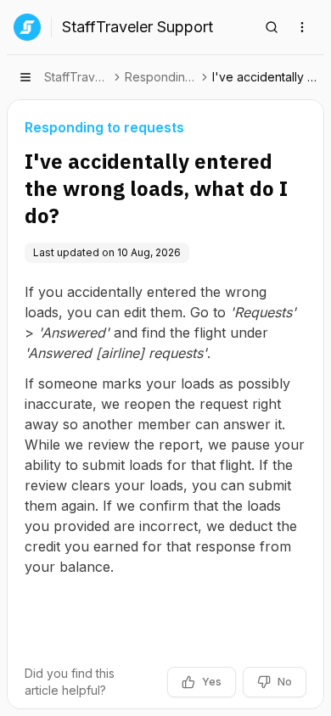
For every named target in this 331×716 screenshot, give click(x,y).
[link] (266, 77)
